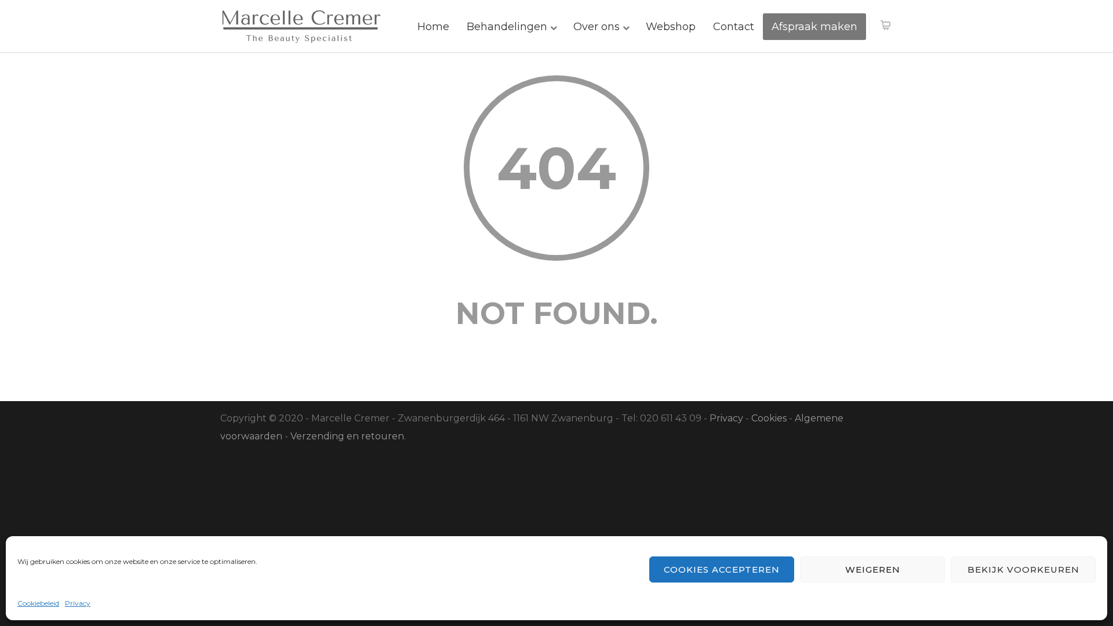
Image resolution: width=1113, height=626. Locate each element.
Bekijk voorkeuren (1023, 569)
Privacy (77, 603)
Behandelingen (507, 26)
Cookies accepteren (722, 569)
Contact (733, 26)
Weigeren (872, 569)
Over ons (596, 26)
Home (433, 26)
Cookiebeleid (38, 603)
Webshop (671, 26)
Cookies (769, 418)
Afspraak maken (814, 26)
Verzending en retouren (347, 436)
